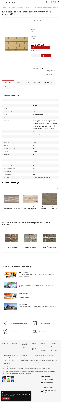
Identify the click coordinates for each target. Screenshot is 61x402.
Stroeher (33, 29)
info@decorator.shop (49, 382)
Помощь (34, 343)
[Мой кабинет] (46, 2)
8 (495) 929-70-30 (48, 379)
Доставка (43, 346)
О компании (5, 343)
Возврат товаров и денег (34, 348)
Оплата (53, 346)
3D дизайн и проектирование (26, 283)
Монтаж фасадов (44, 47)
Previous (55, 188)
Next (57, 188)
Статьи (43, 350)
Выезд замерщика (23, 272)
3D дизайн (35, 47)
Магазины (14, 343)
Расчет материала (23, 293)
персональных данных (8, 395)
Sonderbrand (35, 151)
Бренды (43, 343)
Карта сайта (54, 350)
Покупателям (54, 343)
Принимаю (6, 398)
